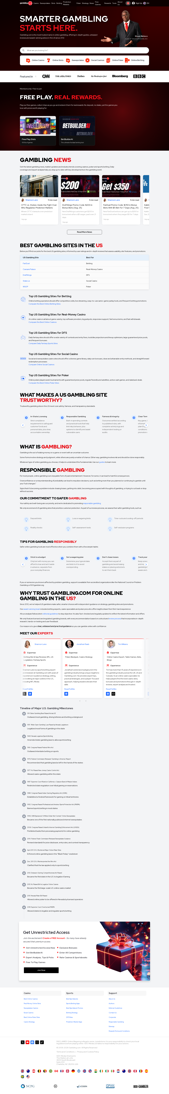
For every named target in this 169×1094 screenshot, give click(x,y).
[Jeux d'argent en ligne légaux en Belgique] (45, 1071)
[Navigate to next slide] (86, 701)
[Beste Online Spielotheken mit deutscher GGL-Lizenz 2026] (73, 1071)
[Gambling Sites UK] (22, 1071)
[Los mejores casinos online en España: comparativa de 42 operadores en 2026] (146, 1071)
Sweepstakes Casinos (31, 1008)
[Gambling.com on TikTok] (42, 1053)
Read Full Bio (28, 689)
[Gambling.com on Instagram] (37, 1053)
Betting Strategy (72, 1013)
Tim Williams (123, 644)
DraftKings (27, 275)
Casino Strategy (29, 1022)
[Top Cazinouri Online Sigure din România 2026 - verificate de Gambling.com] (140, 1071)
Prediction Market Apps (74, 1022)
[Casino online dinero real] (135, 1071)
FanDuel (26, 263)
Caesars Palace (29, 269)
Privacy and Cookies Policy (88, 1052)
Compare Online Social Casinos (41, 364)
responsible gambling (92, 503)
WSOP (25, 286)
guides (102, 462)
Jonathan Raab (82, 644)
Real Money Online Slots (32, 1003)
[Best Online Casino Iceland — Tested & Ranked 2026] (90, 1071)
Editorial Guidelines (115, 1008)
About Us (112, 999)
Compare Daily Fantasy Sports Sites (43, 343)
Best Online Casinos (31, 999)
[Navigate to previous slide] (80, 701)
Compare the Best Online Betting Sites (44, 304)
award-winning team (31, 609)
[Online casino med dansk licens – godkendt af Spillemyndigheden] (67, 1071)
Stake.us (26, 281)
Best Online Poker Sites (32, 1017)
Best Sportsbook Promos (74, 1008)
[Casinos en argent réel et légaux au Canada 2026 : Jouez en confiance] (62, 1071)
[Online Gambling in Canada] (56, 1071)
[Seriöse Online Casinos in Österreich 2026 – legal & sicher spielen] (33, 1071)
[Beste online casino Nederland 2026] (118, 1071)
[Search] (23, 50)
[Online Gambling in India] (95, 1071)
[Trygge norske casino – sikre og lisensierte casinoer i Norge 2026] (129, 1071)
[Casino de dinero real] (112, 1071)
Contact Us (112, 1013)
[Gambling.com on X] (22, 1053)
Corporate (112, 1017)
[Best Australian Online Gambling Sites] (28, 1071)
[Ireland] (101, 1071)
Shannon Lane (41, 644)
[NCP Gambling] (27, 1086)
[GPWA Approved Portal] (110, 1086)
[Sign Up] (128, 3)
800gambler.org (37, 585)
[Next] (146, 425)
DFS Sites (69, 1017)
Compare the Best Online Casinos (42, 322)
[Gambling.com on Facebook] (32, 1053)
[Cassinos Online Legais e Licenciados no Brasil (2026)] (50, 1071)
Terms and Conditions (65, 1052)
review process (115, 618)
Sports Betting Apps (73, 1003)
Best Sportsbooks (72, 999)
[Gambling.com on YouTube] (27, 1053)
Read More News (84, 232)
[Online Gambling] (28, 1076)
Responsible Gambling (116, 1022)
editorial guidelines (50, 614)
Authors (111, 1003)
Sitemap (111, 1026)
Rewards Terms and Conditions (119, 1031)
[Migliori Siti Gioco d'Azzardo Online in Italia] (107, 1071)
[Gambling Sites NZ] (124, 1071)
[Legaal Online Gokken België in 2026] (39, 1071)
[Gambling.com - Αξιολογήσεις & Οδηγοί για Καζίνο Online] (78, 1071)
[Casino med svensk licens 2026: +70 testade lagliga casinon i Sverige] (22, 1076)
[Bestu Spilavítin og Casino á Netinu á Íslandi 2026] (84, 1071)
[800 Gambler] (140, 1086)
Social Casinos (28, 1013)
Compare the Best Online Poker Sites (44, 383)
